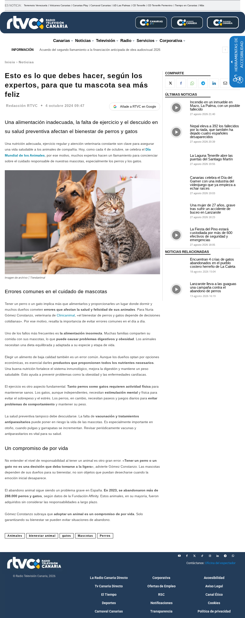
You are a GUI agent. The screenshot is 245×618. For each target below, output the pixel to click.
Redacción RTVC (22, 105)
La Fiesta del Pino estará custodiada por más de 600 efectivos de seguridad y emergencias (211, 234)
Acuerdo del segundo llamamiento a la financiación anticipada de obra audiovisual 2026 (99, 50)
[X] (170, 83)
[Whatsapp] (232, 556)
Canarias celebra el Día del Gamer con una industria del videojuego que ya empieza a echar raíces (212, 182)
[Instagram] (209, 556)
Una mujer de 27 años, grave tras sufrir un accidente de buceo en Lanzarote (212, 208)
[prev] (225, 50)
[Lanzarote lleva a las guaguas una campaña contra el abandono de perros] (176, 289)
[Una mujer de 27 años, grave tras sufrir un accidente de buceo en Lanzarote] (176, 211)
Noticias (26, 62)
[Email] (225, 83)
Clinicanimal (66, 315)
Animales (14, 535)
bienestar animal (42, 535)
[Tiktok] (202, 556)
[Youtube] (179, 556)
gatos (66, 535)
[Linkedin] (214, 83)
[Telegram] (203, 83)
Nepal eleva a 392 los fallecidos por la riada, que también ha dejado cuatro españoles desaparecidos (214, 131)
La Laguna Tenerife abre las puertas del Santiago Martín (211, 157)
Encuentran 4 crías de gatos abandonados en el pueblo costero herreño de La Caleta (212, 262)
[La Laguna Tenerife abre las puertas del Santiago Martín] (176, 159)
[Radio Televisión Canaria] (37, 22)
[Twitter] (194, 556)
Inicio (10, 62)
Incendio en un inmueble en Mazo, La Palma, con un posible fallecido (215, 105)
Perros (105, 535)
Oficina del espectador (220, 563)
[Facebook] (181, 83)
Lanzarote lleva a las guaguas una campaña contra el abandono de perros (213, 287)
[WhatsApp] (192, 83)
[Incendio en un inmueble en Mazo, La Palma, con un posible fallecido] (176, 108)
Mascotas (85, 535)
